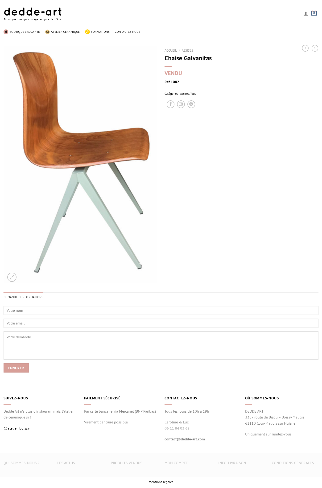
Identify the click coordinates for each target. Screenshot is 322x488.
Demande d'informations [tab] (23, 297)
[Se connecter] (305, 13)
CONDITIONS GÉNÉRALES (293, 462)
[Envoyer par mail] (181, 104)
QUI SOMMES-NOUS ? (21, 462)
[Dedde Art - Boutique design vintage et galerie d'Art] (33, 13)
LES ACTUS (66, 462)
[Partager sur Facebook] (170, 104)
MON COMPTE (176, 462)
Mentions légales (161, 482)
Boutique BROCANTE (24, 32)
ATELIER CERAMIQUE (65, 32)
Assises (187, 50)
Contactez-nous (127, 32)
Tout (193, 94)
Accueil (171, 50)
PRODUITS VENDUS (126, 462)
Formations (100, 32)
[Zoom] (12, 277)
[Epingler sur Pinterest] (191, 104)
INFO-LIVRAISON (232, 462)
